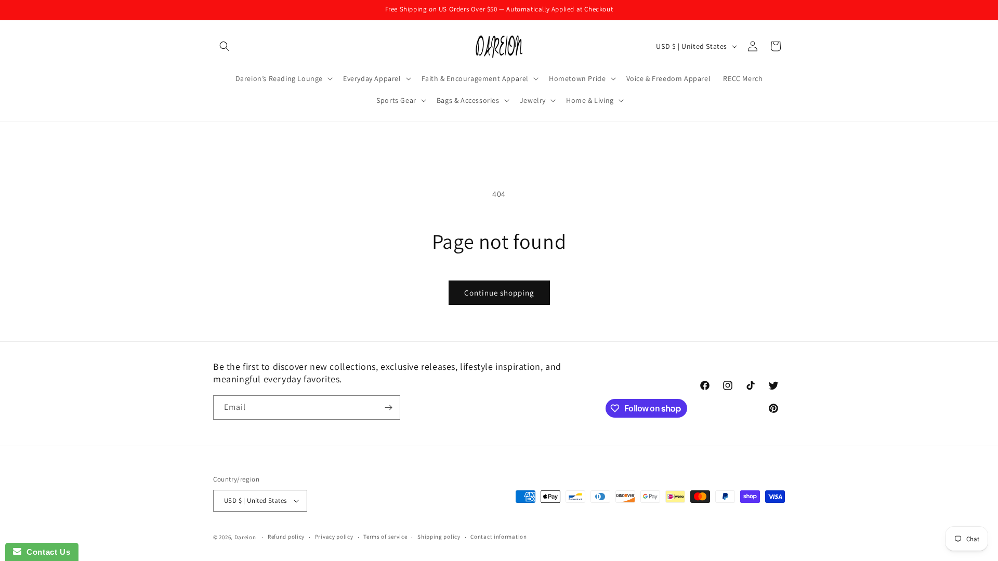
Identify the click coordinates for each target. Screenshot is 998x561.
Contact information (498, 536)
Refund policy (286, 536)
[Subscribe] (388, 407)
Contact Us (45, 551)
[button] (224, 46)
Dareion (245, 537)
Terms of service (385, 536)
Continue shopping (499, 293)
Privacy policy (334, 536)
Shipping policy (439, 536)
